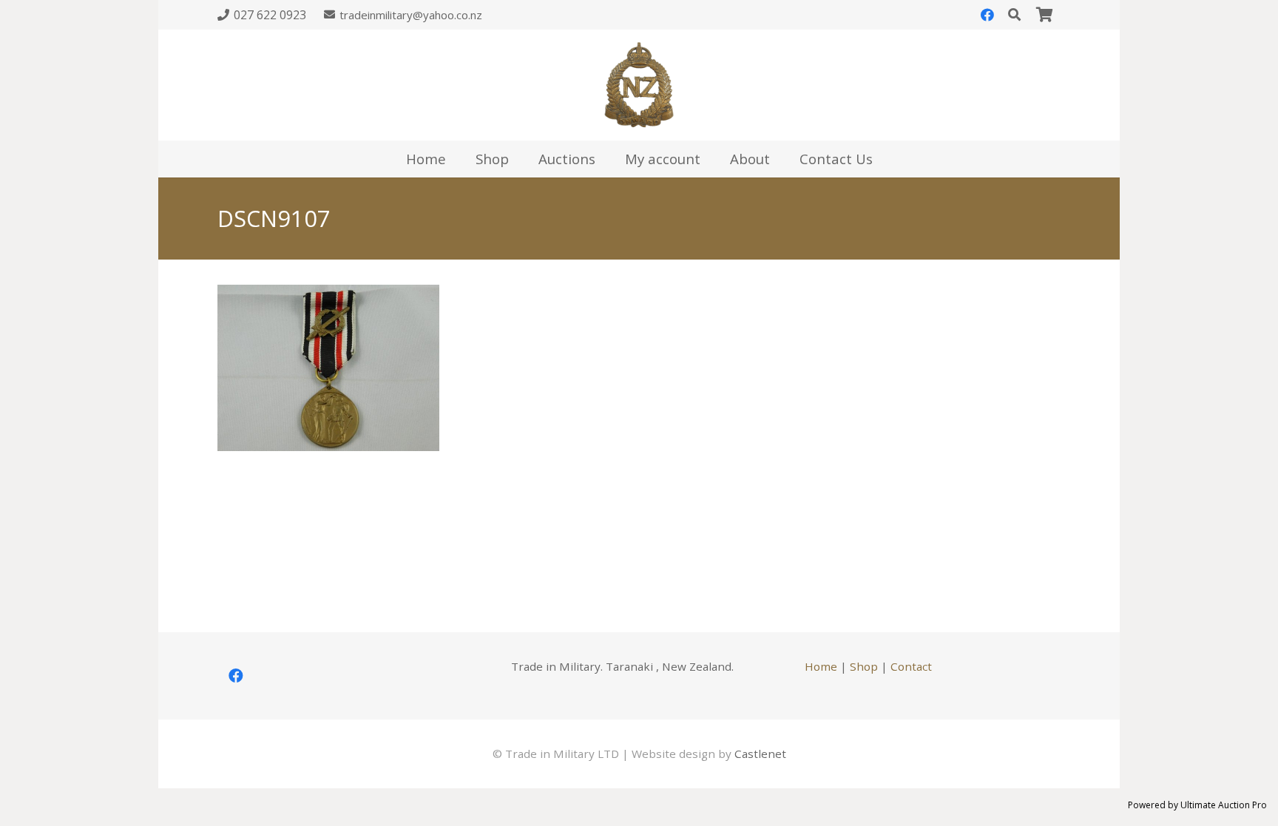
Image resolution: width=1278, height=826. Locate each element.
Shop (864, 666)
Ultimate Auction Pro (1223, 805)
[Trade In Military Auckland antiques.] (639, 85)
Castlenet (760, 753)
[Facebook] (987, 14)
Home (821, 666)
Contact (911, 666)
